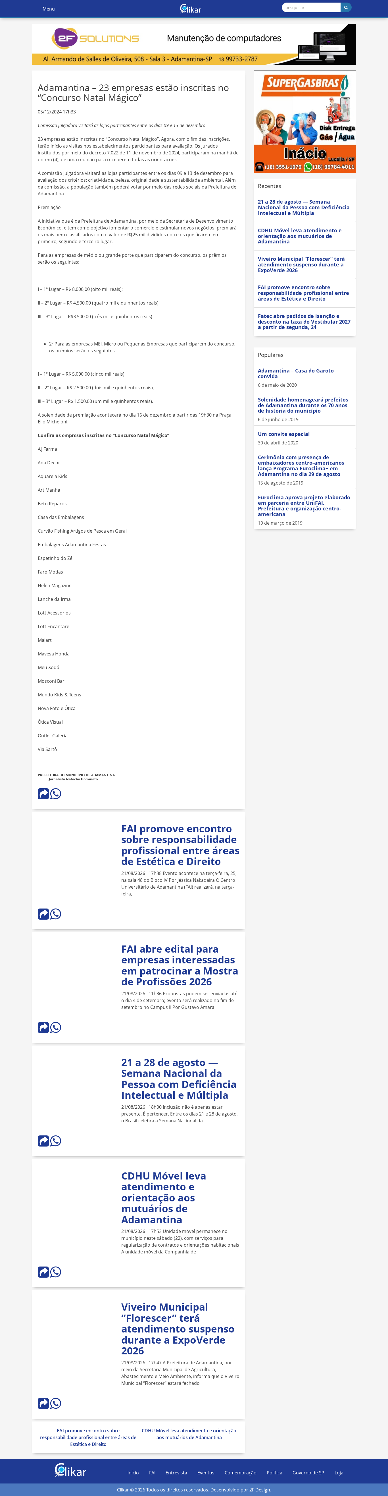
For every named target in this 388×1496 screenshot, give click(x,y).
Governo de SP (308, 1473)
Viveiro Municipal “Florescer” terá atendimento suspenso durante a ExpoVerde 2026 (178, 1328)
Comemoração (240, 1473)
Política (274, 1473)
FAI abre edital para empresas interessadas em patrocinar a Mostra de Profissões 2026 (179, 965)
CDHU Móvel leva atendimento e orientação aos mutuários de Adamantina (163, 1197)
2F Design (259, 1490)
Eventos (205, 1473)
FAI (152, 1473)
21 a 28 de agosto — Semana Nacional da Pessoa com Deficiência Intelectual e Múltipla (179, 1079)
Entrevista (176, 1473)
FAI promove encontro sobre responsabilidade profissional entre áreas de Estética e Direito (180, 845)
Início (133, 1473)
